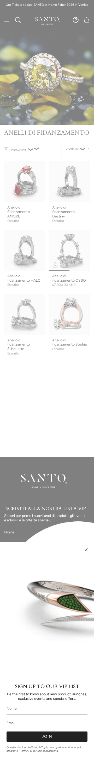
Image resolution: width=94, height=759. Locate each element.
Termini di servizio (31, 750)
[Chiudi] (86, 549)
